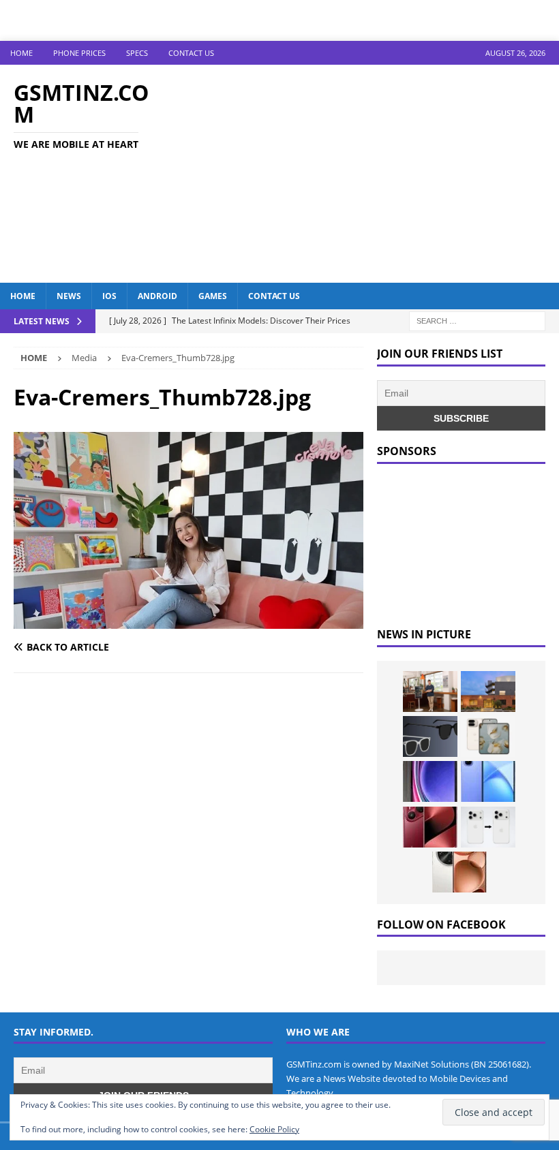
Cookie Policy (274, 1129)
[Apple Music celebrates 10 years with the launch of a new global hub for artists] (488, 691)
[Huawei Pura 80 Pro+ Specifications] (430, 827)
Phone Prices (79, 53)
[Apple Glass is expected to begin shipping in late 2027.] (430, 736)
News (69, 296)
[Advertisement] (375, 173)
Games (212, 296)
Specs (137, 53)
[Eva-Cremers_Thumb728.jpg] (188, 620)
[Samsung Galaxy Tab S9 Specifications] (430, 781)
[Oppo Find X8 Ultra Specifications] (459, 872)
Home (21, 53)
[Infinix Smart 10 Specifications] (488, 781)
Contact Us (191, 53)
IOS (109, 296)
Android (157, 296)
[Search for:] (477, 319)
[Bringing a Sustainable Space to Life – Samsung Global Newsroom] (430, 691)
